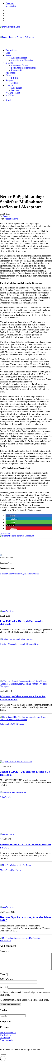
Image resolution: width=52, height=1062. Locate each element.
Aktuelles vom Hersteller (22, 60)
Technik (14, 83)
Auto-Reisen (16, 88)
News (8, 55)
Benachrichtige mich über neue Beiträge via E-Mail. (26, 1000)
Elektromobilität (18, 70)
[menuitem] (29, 3)
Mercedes (30, 644)
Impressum (5, 1045)
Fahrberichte (11, 50)
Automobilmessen (19, 58)
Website (3, 987)
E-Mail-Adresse (8, 979)
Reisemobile (11, 73)
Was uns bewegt (13, 93)
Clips (8, 53)
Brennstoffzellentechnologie (23, 68)
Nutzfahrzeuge (18, 573)
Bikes (8, 75)
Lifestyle (9, 85)
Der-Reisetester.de (8, 1032)
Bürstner (3, 644)
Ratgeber (9, 80)
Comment (4, 951)
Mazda (3, 870)
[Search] (13, 1016)
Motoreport (5, 1037)
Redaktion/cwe (11, 219)
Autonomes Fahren (19, 65)
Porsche (8, 797)
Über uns (10, 3)
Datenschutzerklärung (20, 1045)
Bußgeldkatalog (5, 533)
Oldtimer (15, 90)
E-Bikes (14, 78)
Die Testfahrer (6, 1035)
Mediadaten (11, 6)
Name (3, 974)
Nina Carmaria (6, 1040)
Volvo (18, 870)
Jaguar (21, 724)
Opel (9, 573)
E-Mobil (9, 63)
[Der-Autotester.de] (26, 29)
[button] (10, 516)
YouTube (10, 95)
